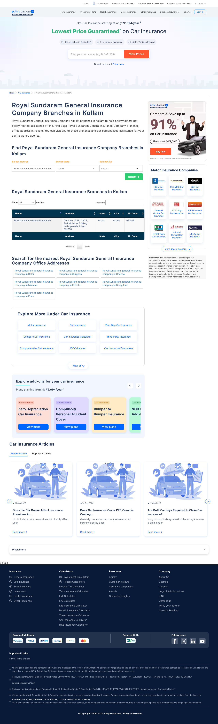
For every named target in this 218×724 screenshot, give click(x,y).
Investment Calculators (76, 576)
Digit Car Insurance (195, 188)
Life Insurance (21, 581)
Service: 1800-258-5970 (151, 3)
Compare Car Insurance (37, 336)
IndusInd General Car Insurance (177, 235)
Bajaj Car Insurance (159, 188)
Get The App (102, 3)
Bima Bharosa (23, 658)
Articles (113, 576)
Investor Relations (169, 610)
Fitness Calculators (74, 581)
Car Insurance (24, 93)
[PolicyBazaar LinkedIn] (193, 641)
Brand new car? (109, 64)
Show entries (28, 202)
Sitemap (163, 581)
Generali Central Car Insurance (158, 213)
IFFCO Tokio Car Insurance (158, 235)
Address (69, 213)
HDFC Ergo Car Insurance (176, 211)
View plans (33, 427)
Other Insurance (23, 600)
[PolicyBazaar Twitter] (184, 641)
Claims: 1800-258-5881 (179, 3)
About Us (164, 576)
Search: (100, 202)
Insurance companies (121, 586)
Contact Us (200, 3)
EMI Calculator (67, 596)
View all (76, 365)
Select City (105, 161)
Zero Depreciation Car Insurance (33, 411)
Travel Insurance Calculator (74, 615)
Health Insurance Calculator (74, 610)
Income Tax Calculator (71, 586)
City (116, 213)
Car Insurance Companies (118, 348)
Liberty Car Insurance (195, 235)
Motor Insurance (37, 325)
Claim (85, 3)
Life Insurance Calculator (73, 605)
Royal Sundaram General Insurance (32, 220)
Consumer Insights (119, 596)
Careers (163, 586)
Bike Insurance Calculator (73, 624)
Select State (62, 161)
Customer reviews (119, 581)
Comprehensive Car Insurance (36, 348)
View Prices (136, 54)
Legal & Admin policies (171, 591)
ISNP (162, 596)
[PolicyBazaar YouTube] (202, 641)
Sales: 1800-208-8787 (123, 3)
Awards (113, 591)
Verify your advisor (169, 605)
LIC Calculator (67, 600)
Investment (20, 591)
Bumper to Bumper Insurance (109, 411)
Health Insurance (23, 596)
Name (18, 213)
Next (87, 246)
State (102, 213)
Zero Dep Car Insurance (118, 325)
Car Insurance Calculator (77, 336)
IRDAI (12, 658)
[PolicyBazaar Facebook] (175, 641)
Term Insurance (22, 586)
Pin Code (132, 213)
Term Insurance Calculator (73, 591)
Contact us (165, 600)
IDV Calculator (77, 348)
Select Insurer (20, 161)
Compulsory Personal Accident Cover (71, 414)
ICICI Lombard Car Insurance (195, 211)
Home (11, 93)
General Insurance (24, 576)
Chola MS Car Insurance (176, 188)
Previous (70, 246)
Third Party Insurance (119, 336)
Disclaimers (19, 549)
